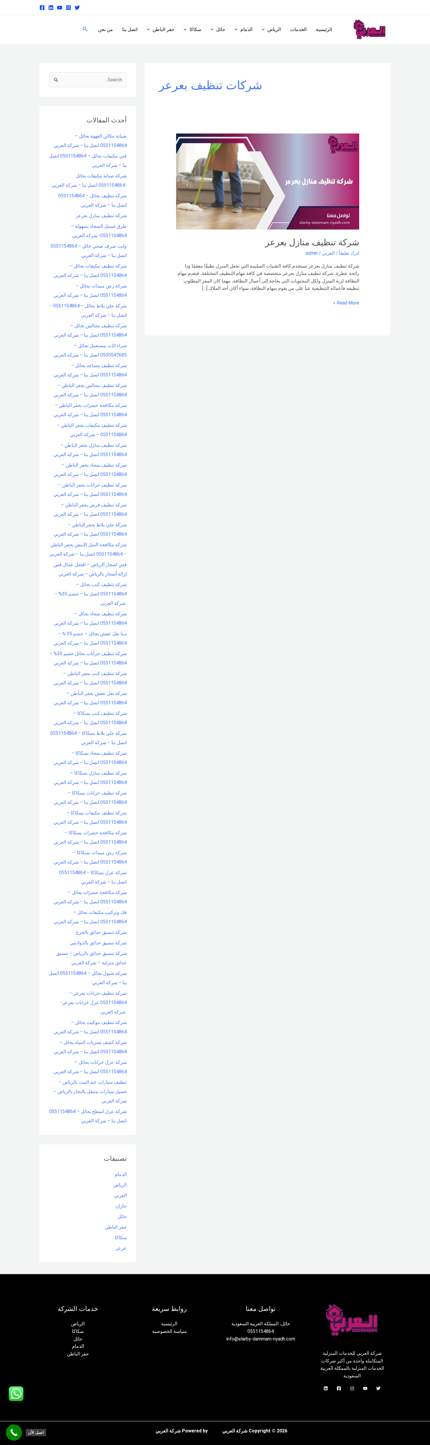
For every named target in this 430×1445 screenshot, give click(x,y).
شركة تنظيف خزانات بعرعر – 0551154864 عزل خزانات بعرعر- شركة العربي (94, 1002)
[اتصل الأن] (14, 1433)
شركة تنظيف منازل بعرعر (312, 242)
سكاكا (195, 29)
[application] (265, 29)
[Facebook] (42, 7)
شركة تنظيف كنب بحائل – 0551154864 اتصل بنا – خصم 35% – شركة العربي (90, 594)
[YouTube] (365, 1388)
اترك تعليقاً (349, 253)
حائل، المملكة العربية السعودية (260, 1323)
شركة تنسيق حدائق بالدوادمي (98, 943)
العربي (328, 253)
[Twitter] (77, 7)
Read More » (346, 302)
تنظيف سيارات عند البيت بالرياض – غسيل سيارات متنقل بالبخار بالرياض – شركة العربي (90, 1091)
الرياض (274, 29)
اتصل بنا (129, 29)
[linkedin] (51, 7)
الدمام (246, 29)
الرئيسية (324, 29)
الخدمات (298, 29)
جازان (121, 1206)
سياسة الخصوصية (169, 1331)
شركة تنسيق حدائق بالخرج (101, 932)
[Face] (339, 1388)
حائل (220, 29)
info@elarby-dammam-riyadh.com (260, 1339)
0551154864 (260, 1331)
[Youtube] (59, 7)
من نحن (105, 29)
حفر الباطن (163, 29)
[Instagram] (68, 7)
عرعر (121, 1248)
